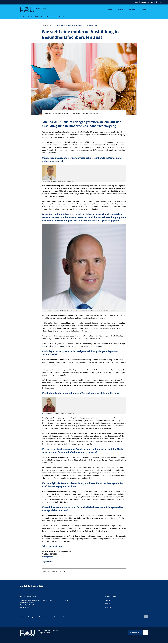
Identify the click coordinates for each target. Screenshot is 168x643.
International (68, 25)
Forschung (132, 10)
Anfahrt (67, 600)
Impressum (43, 617)
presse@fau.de (47, 556)
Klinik (75, 25)
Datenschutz (65, 617)
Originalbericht (47, 561)
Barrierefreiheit (54, 617)
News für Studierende (90, 25)
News (80, 25)
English (161, 2)
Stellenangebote (31, 617)
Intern (22, 617)
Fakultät (109, 10)
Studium (120, 10)
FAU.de (136, 2)
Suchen (152, 2)
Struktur (144, 2)
